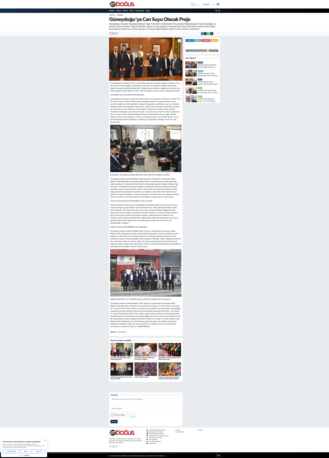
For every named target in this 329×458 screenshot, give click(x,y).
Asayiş (147, 10)
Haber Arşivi (152, 443)
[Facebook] (110, 446)
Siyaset (118, 10)
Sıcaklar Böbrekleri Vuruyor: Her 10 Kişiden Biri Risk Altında (206, 100)
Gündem (112, 10)
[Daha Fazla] (211, 33)
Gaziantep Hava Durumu (156, 432)
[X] (113, 446)
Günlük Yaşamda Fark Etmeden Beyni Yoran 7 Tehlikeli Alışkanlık (208, 92)
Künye (178, 430)
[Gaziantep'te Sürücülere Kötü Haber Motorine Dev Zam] (170, 349)
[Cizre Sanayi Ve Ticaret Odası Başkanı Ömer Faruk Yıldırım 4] (145, 148)
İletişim (201, 430)
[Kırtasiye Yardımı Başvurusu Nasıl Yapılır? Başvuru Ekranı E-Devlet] (170, 369)
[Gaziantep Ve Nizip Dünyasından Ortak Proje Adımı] (122, 349)
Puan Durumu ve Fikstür (155, 437)
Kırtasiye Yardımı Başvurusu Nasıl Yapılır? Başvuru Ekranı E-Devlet (169, 378)
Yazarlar (125, 10)
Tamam (218, 455)
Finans (131, 10)
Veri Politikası (180, 432)
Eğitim (199, 79)
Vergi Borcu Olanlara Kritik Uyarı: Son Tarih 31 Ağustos (145, 358)
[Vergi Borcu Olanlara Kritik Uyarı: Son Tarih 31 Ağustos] (146, 349)
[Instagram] (116, 446)
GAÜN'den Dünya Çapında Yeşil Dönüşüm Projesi (208, 83)
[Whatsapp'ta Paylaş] (208, 33)
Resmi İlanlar (139, 10)
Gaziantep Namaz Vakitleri (156, 434)
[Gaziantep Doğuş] (122, 4)
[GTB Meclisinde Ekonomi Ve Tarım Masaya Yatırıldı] (122, 369)
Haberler (112, 15)
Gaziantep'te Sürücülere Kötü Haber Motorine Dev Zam (170, 358)
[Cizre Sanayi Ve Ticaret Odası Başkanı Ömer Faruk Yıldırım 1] (145, 273)
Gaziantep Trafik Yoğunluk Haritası (159, 436)
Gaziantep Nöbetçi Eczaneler (157, 430)
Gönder (114, 421)
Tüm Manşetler (153, 439)
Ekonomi (120, 15)
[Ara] (216, 11)
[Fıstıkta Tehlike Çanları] (146, 369)
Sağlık (200, 88)
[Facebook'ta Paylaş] (202, 33)
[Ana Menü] (219, 11)
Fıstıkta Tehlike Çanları (142, 377)
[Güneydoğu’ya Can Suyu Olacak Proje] (145, 59)
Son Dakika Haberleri (155, 441)
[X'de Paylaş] (205, 33)
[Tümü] (217, 58)
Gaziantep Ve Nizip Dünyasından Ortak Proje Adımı (120, 358)
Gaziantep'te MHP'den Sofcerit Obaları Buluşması (207, 66)
